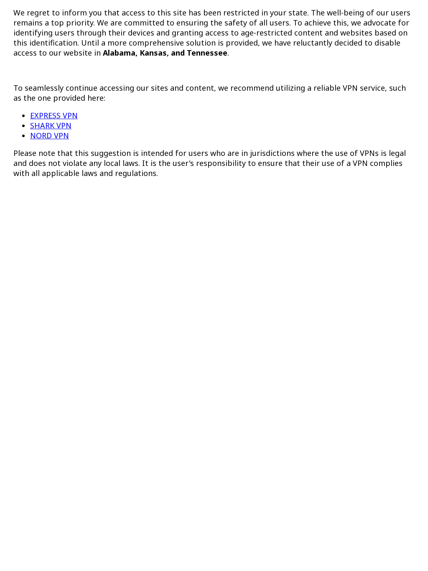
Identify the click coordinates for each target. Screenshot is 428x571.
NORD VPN (49, 135)
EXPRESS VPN (54, 115)
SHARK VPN (50, 125)
